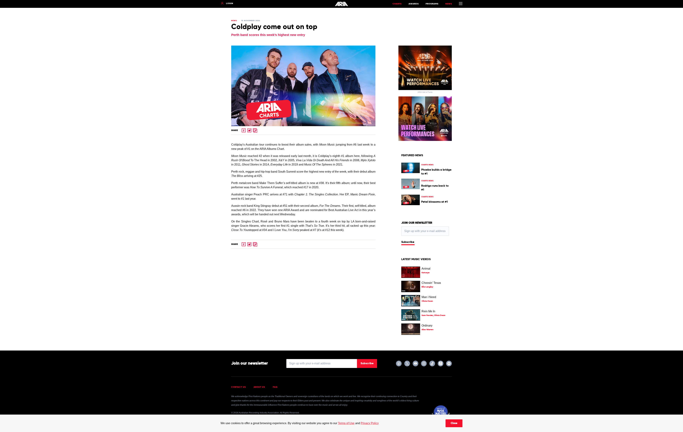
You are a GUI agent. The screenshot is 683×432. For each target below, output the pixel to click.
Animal (426, 268)
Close (454, 423)
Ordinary (427, 325)
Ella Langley (427, 287)
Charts (397, 4)
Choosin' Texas (431, 282)
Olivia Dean (427, 301)
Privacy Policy (370, 423)
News (448, 4)
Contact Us (238, 387)
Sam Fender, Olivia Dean (433, 315)
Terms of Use (346, 423)
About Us (259, 387)
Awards (414, 4)
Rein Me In (428, 311)
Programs (432, 4)
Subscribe (407, 242)
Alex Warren (427, 330)
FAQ (275, 387)
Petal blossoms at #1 (434, 202)
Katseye (426, 273)
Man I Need (429, 297)
